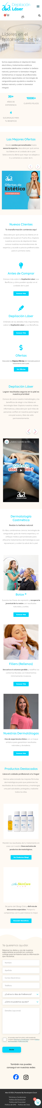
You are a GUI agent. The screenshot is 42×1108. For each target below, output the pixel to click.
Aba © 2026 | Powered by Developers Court (21, 1093)
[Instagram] (26, 1077)
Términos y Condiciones (21, 1039)
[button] (38, 6)
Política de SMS (23, 1041)
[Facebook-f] (16, 1077)
